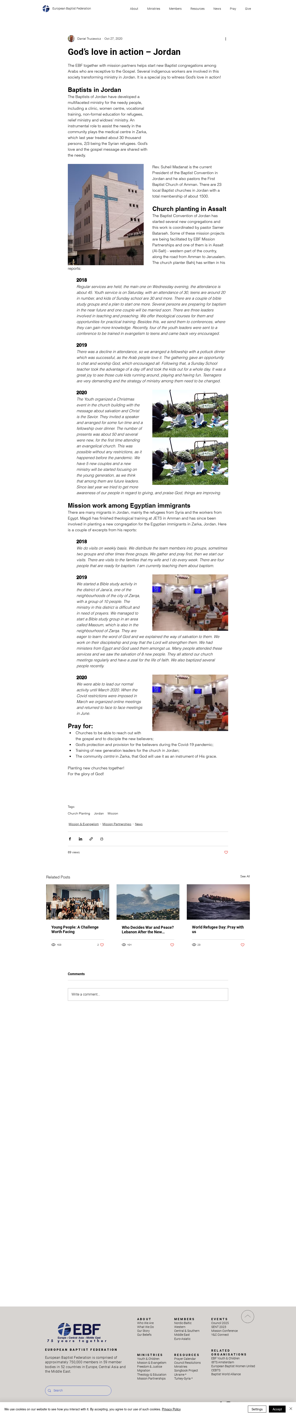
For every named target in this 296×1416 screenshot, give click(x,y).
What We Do (145, 1327)
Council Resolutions (187, 1362)
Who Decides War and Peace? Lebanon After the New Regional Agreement (148, 929)
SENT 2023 (218, 1327)
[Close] (290, 1409)
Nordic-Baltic (183, 1323)
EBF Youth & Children (225, 1358)
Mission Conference (224, 1331)
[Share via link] (91, 839)
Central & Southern (187, 1331)
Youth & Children (148, 1358)
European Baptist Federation (71, 8)
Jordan (99, 813)
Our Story (143, 1331)
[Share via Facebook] (70, 839)
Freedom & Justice (149, 1366)
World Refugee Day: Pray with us (218, 929)
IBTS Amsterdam (222, 1362)
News (139, 824)
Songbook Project (186, 1370)
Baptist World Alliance (226, 1374)
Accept (277, 1409)
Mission (113, 813)
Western (179, 1327)
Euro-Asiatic (182, 1339)
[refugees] (218, 902)
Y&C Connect (220, 1334)
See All (245, 876)
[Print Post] (102, 839)
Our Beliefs (144, 1334)
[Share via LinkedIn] (80, 839)
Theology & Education (151, 1374)
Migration (143, 1370)
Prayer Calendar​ (185, 1358)
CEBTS (215, 1370)
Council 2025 (220, 1323)
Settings (257, 1409)
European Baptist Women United (233, 1366)
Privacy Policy (171, 1409)
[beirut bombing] (148, 902)
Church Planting (79, 813)
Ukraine (180, 1374)
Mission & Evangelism (84, 824)
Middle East (182, 1334)
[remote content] (193, 124)
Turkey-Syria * (183, 1378)
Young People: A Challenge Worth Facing (75, 929)
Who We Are (145, 1323)
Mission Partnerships (116, 824)
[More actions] (225, 38)
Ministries (180, 1366)
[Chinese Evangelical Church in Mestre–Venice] (77, 902)
